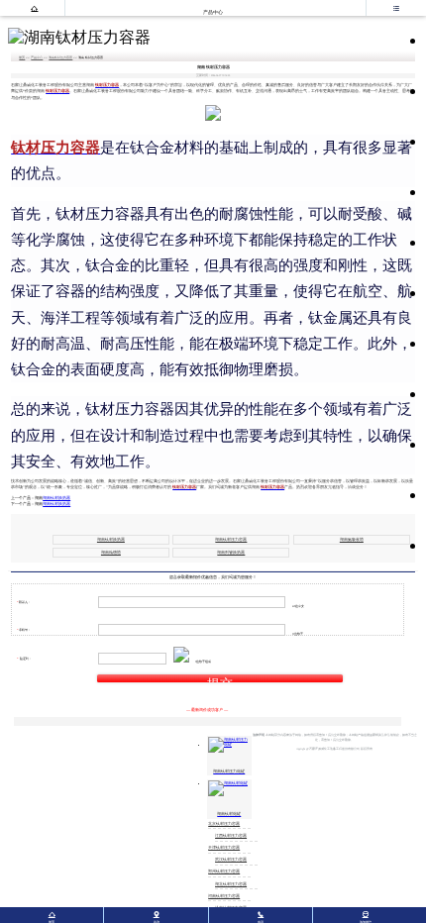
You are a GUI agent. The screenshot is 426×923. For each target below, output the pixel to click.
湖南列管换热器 (231, 553)
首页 (22, 57)
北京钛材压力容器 (224, 824)
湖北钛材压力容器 (231, 884)
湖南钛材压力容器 (60, 57)
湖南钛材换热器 (56, 498)
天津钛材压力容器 (224, 848)
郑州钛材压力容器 (224, 871)
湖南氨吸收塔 (352, 540)
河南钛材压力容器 (224, 896)
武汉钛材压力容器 (231, 860)
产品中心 (37, 57)
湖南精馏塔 (111, 553)
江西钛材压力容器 (231, 836)
